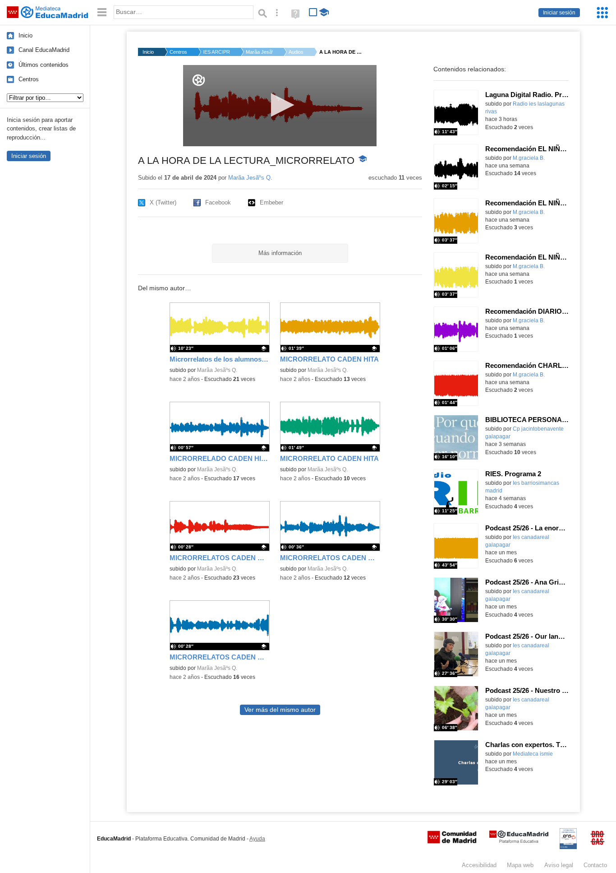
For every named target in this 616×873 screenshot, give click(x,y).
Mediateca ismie (533, 754)
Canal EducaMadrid (43, 49)
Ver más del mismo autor (280, 709)
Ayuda (257, 839)
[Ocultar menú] (102, 12)
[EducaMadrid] (518, 841)
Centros (28, 79)
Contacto (595, 865)
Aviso (558, 865)
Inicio (25, 35)
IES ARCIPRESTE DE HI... (216, 52)
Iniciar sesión (559, 12)
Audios (296, 52)
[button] (279, 105)
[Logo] (198, 80)
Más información (280, 253)
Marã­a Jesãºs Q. (259, 52)
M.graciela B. (529, 158)
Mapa (520, 865)
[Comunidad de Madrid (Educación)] (452, 841)
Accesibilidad (479, 865)
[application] (280, 105)
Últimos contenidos (43, 64)
